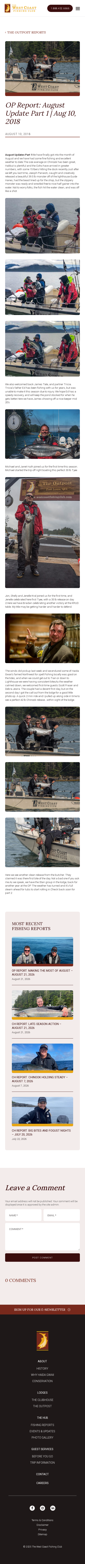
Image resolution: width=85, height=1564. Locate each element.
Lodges (42, 1392)
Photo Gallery (42, 1437)
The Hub (42, 1417)
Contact (42, 1474)
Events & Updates (42, 1431)
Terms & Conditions (42, 1520)
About (42, 1361)
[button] (77, 8)
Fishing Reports (42, 1425)
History (42, 1368)
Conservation (42, 1381)
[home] (20, 8)
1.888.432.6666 (60, 8)
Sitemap (42, 1534)
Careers (42, 1483)
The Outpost (42, 1406)
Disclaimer (43, 1524)
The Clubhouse (42, 1400)
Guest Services (42, 1449)
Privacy (42, 1529)
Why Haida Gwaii (42, 1374)
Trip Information (42, 1462)
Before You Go (42, 1456)
